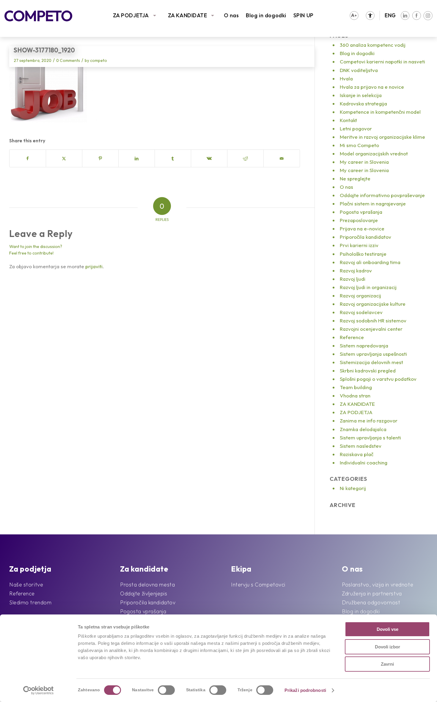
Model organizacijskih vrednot (374, 153)
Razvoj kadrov (356, 270)
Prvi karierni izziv (359, 245)
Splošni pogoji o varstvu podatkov (378, 379)
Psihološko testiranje (363, 254)
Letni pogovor (356, 128)
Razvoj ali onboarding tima (370, 262)
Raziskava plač (356, 454)
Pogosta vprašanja (361, 212)
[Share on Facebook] (28, 158)
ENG (390, 15)
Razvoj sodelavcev (361, 312)
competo (98, 60)
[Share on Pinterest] (100, 158)
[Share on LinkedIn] (137, 158)
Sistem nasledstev (360, 446)
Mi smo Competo (359, 145)
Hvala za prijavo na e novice (372, 87)
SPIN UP (303, 15)
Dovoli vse (387, 629)
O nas (231, 15)
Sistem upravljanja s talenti (370, 437)
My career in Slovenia (364, 162)
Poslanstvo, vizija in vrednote (377, 584)
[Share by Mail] (282, 158)
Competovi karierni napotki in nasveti (382, 61)
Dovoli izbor (387, 646)
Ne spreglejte (355, 178)
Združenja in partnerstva (372, 593)
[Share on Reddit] (245, 158)
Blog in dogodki (266, 15)
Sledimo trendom (30, 602)
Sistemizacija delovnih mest (371, 362)
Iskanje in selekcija (361, 95)
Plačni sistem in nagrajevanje (373, 203)
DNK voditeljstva (359, 70)
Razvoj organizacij (360, 295)
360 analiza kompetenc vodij (372, 45)
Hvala (346, 78)
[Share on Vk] (209, 158)
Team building (356, 387)
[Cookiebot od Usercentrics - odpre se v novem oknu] (38, 690)
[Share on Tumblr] (173, 158)
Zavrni (387, 664)
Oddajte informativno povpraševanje (382, 195)
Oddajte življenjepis (143, 593)
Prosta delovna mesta (147, 584)
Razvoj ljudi (352, 279)
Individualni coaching (363, 462)
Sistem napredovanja (364, 345)
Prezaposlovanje (359, 220)
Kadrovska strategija (363, 103)
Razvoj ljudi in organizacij (368, 287)
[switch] (166, 690)
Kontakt (348, 120)
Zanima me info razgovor (368, 420)
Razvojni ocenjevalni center (371, 329)
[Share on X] (64, 158)
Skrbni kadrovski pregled (368, 370)
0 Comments (68, 60)
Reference (352, 337)
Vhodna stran (355, 395)
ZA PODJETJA (131, 15)
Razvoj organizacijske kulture (372, 304)
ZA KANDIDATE (187, 15)
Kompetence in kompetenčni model (380, 112)
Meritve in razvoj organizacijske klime (382, 137)
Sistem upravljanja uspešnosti (373, 354)
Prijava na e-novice (362, 228)
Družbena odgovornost (371, 602)
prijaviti (94, 266)
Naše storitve (26, 584)
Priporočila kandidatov (365, 237)
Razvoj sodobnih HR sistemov (373, 320)
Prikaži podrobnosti (305, 690)
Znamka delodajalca (363, 429)
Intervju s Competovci (258, 584)
